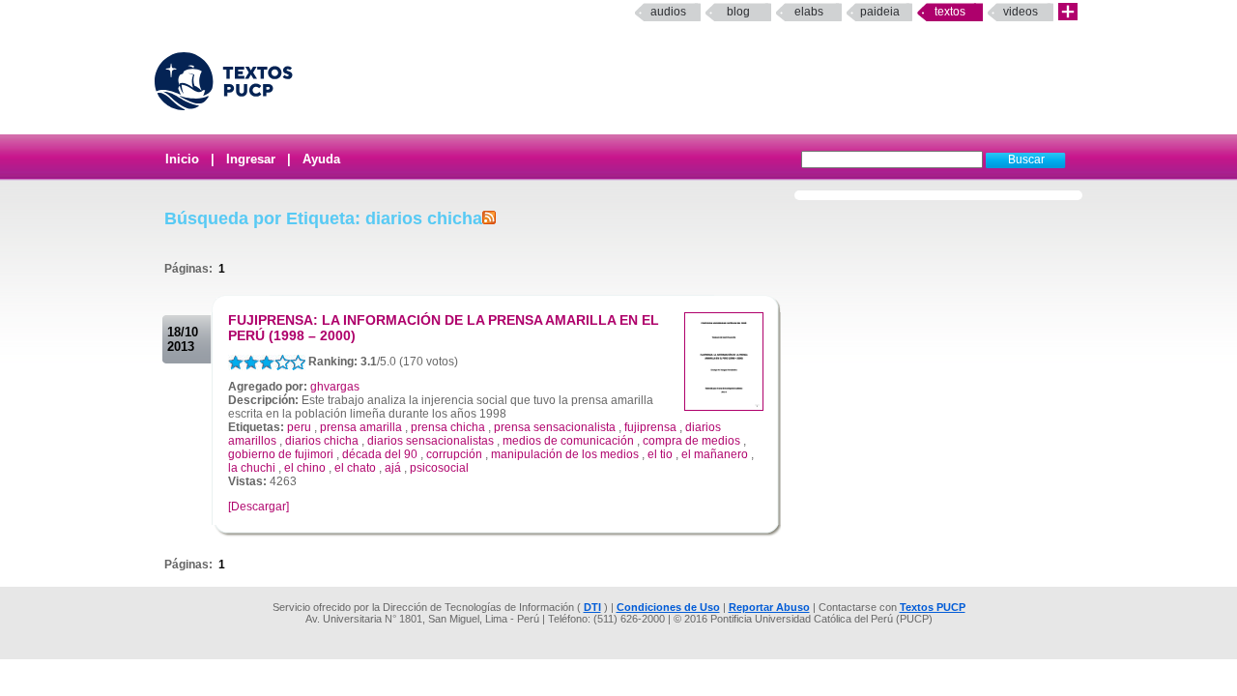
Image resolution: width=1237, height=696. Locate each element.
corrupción (454, 454)
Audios (668, 11)
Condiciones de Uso (668, 607)
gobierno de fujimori (280, 454)
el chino (305, 468)
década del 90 (379, 454)
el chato (355, 468)
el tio (660, 454)
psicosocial (439, 468)
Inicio (182, 159)
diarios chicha (322, 441)
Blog (738, 11)
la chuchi (251, 468)
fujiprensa (650, 427)
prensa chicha (448, 427)
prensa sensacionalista (555, 427)
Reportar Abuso (769, 607)
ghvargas (335, 386)
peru (299, 427)
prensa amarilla (361, 427)
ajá (393, 468)
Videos (1020, 11)
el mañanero (714, 454)
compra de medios (691, 441)
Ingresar (250, 159)
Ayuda (321, 159)
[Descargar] (258, 506)
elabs (808, 11)
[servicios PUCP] (1068, 12)
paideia (880, 11)
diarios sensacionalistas (430, 441)
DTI (592, 607)
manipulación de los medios (565, 454)
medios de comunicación (568, 441)
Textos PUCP (932, 607)
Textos (950, 11)
